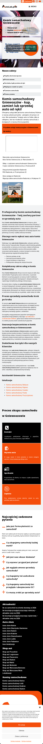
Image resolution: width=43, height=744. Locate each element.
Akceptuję (21, 725)
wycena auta (17, 30)
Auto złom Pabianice (11, 642)
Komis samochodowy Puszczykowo (19, 395)
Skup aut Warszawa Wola (12, 671)
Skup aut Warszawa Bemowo (14, 668)
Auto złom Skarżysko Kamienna (15, 628)
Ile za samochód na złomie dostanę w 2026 (19, 608)
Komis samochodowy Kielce (14, 681)
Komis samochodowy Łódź (13, 683)
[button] (40, 707)
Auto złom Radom (9, 631)
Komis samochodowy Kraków (14, 686)
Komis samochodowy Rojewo (17, 387)
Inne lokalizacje (9, 644)
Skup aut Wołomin (10, 665)
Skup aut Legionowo (10, 654)
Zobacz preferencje (21, 736)
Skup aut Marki (8, 663)
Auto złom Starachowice (12, 636)
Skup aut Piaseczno (10, 657)
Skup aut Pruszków (10, 652)
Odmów (21, 730)
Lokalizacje (7, 673)
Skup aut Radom (9, 660)
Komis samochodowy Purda (16, 393)
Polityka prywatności (15, 741)
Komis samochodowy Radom (14, 689)
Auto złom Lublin (9, 639)
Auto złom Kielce (9, 626)
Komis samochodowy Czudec (17, 390)
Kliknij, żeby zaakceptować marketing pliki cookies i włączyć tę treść (21, 48)
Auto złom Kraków (10, 634)
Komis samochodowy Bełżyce (17, 385)
